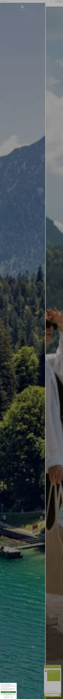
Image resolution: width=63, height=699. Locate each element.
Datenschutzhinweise (6, 697)
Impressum (11, 697)
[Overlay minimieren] (15, 684)
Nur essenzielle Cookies (8, 694)
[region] (8, 687)
